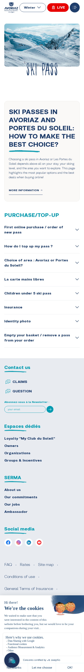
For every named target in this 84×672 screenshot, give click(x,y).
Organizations (17, 453)
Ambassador (16, 512)
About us (12, 490)
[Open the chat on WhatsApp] (12, 660)
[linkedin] (29, 542)
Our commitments (20, 497)
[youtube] (39, 542)
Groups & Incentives (23, 460)
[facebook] (8, 542)
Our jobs (12, 504)
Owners (11, 446)
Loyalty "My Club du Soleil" (29, 438)
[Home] (11, 7)
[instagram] (18, 542)
